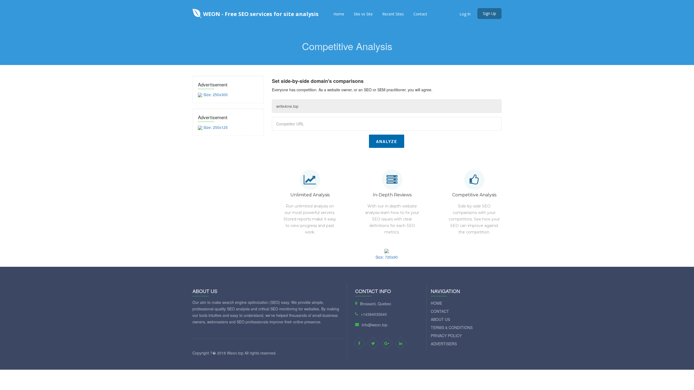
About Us (440, 319)
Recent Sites (393, 14)
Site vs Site (363, 14)
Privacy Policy (446, 335)
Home (338, 14)
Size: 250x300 (215, 94)
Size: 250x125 (215, 127)
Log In (465, 14)
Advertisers (444, 343)
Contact (420, 14)
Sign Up (489, 13)
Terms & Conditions (452, 327)
